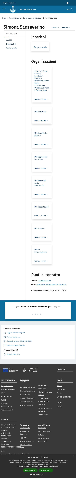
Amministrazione (15, 18)
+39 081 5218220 (44, 280)
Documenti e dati (7, 410)
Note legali (42, 435)
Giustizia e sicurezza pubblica (45, 393)
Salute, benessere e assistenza (45, 409)
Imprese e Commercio (27, 398)
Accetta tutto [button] (30, 470)
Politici (3, 400)
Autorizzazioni (43, 414)
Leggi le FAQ (24, 437)
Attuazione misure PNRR (26, 446)
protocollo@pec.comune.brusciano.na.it (15, 454)
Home (4, 18)
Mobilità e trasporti (26, 405)
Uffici (3, 393)
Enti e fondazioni (6, 396)
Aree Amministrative (8, 389)
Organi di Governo (7, 386)
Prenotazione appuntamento (25, 426)
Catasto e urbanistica (27, 401)
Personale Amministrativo (6, 404)
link (57, 466)
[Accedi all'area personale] (67, 3)
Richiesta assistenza (26, 441)
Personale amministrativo (32, 18)
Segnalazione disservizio (24, 432)
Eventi (59, 406)
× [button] (74, 456)
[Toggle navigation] (4, 9)
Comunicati (61, 389)
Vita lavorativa (25, 394)
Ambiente (41, 404)
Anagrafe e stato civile (27, 387)
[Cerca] (72, 9)
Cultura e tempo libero (27, 391)
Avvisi (59, 393)
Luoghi (59, 402)
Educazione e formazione (42, 387)
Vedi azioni (64, 27)
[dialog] (38, 466)
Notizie (59, 386)
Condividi (54, 27)
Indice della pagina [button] (11, 34)
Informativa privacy (44, 431)
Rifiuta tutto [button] (46, 470)
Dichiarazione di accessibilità (43, 439)
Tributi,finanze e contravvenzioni (43, 399)
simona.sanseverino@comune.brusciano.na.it (51, 284)
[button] (38, 475)
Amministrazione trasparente (44, 426)
